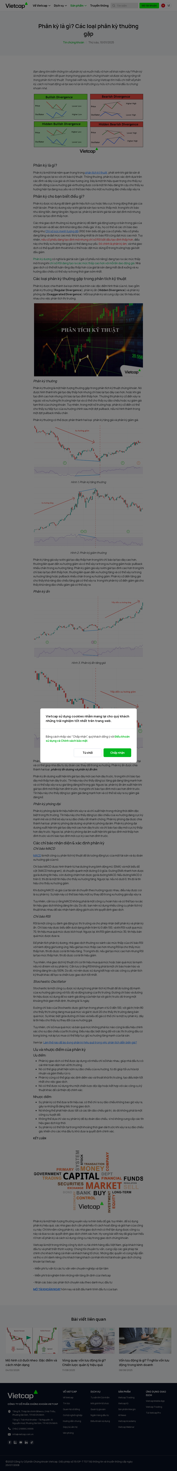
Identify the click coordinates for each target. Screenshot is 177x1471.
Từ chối (88, 753)
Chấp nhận (117, 753)
